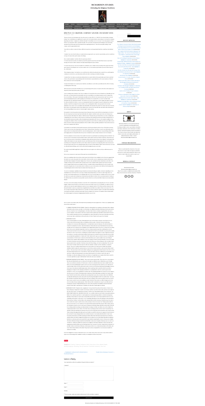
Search (128, 34)
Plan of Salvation (83, 346)
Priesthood (91, 346)
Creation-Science (83, 24)
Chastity (78, 26)
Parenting (95, 26)
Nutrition (68, 28)
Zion (104, 346)
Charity (73, 344)
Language (102, 28)
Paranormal (113, 28)
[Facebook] (128, 176)
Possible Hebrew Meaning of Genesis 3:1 (105, 352)
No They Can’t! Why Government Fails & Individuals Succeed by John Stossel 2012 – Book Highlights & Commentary (129, 66)
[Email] (125, 176)
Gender (103, 26)
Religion (101, 24)
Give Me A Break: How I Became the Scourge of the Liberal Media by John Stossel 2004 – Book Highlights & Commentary (129, 72)
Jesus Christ (96, 344)
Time (101, 346)
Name (65, 383)
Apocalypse (121, 26)
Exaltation (131, 26)
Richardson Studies (102, 5)
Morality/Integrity (68, 346)
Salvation (97, 346)
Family (93, 24)
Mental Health (103, 344)
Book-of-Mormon (122, 24)
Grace (91, 344)
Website (65, 390)
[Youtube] (132, 176)
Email (65, 387)
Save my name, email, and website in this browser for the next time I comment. (82, 394)
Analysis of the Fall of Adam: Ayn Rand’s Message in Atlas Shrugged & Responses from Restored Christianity (129, 82)
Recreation (78, 28)
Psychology (123, 28)
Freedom (111, 26)
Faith (87, 344)
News (73, 24)
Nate (72, 34)
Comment (66, 365)
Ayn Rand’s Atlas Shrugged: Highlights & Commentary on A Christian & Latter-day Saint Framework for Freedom (129, 87)
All (69, 344)
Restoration (110, 24)
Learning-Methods (90, 28)
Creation (77, 344)
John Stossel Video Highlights (126, 75)
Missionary (134, 24)
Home (67, 24)
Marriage (86, 26)
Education (68, 26)
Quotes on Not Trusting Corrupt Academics (129, 90)
